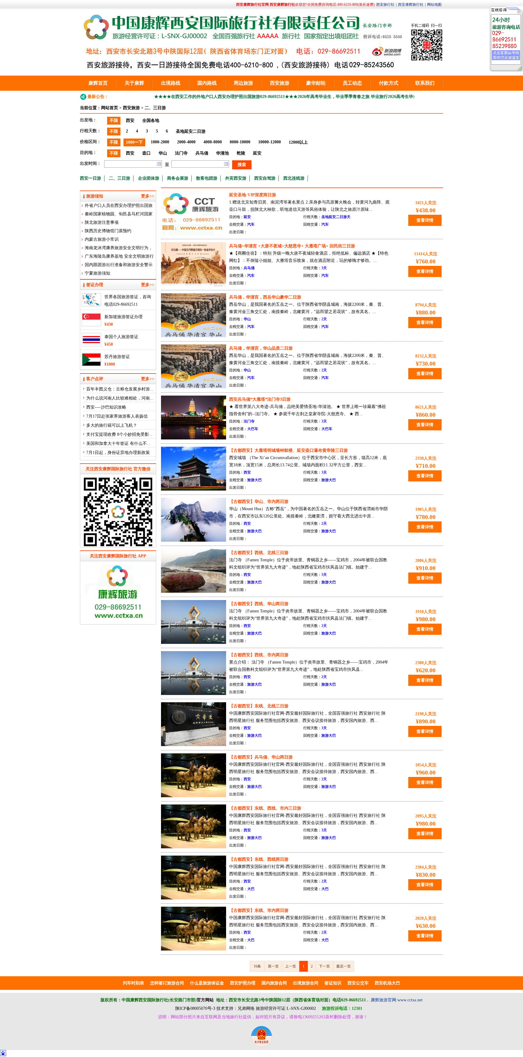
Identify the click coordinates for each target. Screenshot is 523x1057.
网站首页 (109, 108)
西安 (130, 120)
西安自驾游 (264, 178)
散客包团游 (206, 178)
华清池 (222, 153)
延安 (257, 153)
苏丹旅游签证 (117, 356)
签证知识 (332, 983)
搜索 (242, 164)
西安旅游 (279, 83)
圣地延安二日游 (191, 131)
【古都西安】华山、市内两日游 (258, 501)
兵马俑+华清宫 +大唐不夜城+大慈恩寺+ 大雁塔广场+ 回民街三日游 (292, 246)
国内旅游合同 (274, 983)
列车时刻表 (133, 983)
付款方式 (388, 83)
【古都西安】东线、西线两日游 (258, 859)
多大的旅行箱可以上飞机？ (111, 425)
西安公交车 (358, 983)
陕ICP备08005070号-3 (195, 1008)
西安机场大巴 (387, 983)
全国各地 (150, 120)
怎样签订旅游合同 (167, 983)
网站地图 (434, 4)
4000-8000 (212, 142)
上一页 (290, 966)
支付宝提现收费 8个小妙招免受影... (119, 434)
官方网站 (205, 1000)
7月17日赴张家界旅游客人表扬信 (117, 416)
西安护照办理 (242, 983)
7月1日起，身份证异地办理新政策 (118, 452)
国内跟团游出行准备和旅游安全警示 (119, 265)
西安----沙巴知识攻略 (106, 407)
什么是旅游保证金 (207, 983)
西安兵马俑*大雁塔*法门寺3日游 (260, 399)
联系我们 (425, 83)
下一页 (324, 966)
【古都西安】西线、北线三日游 (258, 552)
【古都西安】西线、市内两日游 (258, 655)
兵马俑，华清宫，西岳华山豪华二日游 (265, 297)
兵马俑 (202, 153)
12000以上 (298, 142)
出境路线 (170, 83)
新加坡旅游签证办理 (123, 317)
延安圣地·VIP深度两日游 (252, 195)
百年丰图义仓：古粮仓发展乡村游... (119, 389)
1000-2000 (160, 142)
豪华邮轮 (316, 83)
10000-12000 (269, 142)
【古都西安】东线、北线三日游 (258, 706)
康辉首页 (98, 83)
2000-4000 (186, 142)
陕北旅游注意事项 (102, 222)
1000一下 (134, 142)
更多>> (147, 196)
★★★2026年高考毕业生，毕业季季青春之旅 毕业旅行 (310, 96)
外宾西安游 (235, 178)
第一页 (273, 966)
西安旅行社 (385, 4)
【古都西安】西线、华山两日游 (258, 604)
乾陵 (241, 153)
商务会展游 (177, 178)
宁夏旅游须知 (97, 273)
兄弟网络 (246, 1008)
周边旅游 (243, 83)
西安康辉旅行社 (410, 4)
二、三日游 (155, 108)
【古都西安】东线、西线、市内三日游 (265, 808)
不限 (114, 120)
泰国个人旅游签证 (121, 336)
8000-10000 (240, 142)
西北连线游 (293, 178)
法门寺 (181, 153)
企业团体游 (148, 178)
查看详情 (424, 220)
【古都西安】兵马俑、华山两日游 (261, 757)
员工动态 (352, 83)
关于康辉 (134, 83)
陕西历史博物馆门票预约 (108, 231)
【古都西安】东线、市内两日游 (258, 910)
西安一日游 (90, 178)
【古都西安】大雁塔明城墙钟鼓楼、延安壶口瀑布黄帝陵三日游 (288, 450)
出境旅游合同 (305, 983)
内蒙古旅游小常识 (102, 239)
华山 (163, 153)
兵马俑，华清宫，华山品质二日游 (261, 348)
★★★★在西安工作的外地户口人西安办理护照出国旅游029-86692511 (193, 96)
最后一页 (343, 966)
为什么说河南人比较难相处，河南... (119, 398)
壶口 (146, 153)
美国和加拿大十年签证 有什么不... (118, 443)
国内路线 (207, 83)
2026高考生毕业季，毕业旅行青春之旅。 (400, 96)
